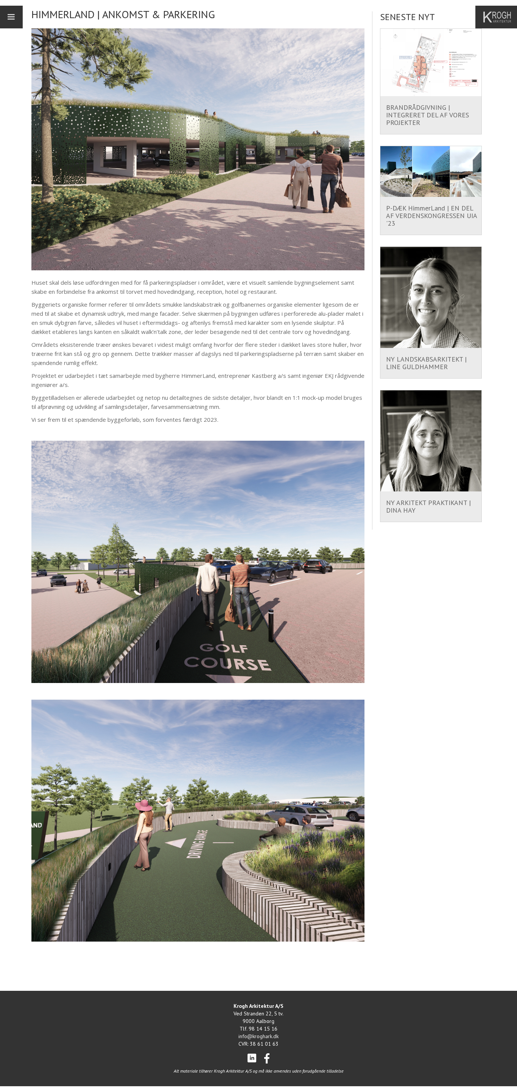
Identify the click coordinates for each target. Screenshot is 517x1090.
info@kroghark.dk (258, 1036)
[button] (11, 17)
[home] (500, 17)
